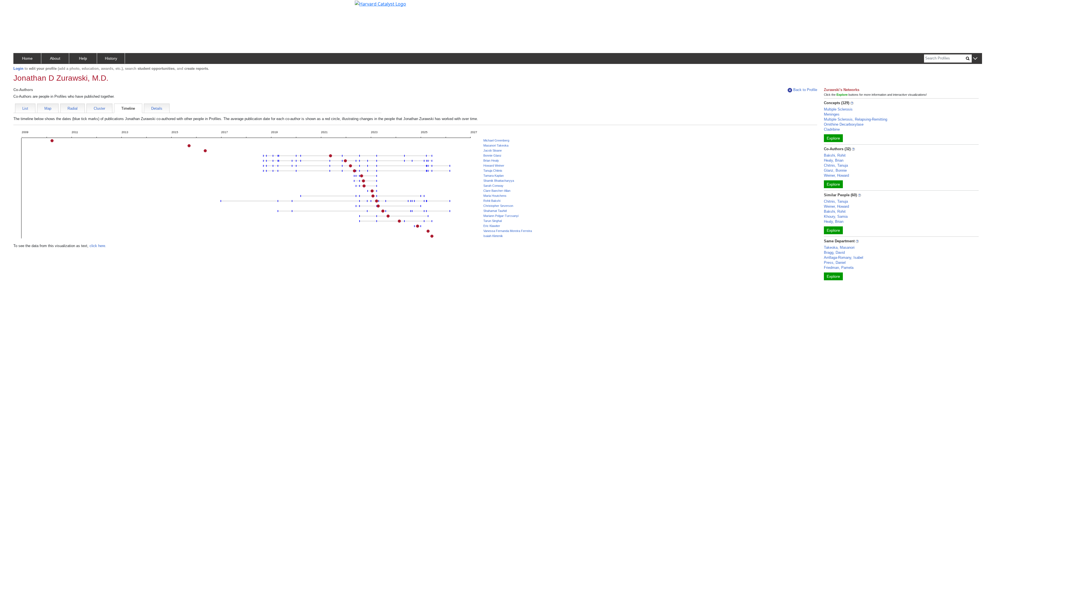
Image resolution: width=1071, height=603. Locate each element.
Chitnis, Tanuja (836, 165)
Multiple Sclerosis (838, 109)
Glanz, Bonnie (835, 170)
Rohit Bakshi (491, 200)
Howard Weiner (493, 165)
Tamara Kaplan (493, 175)
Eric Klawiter (491, 226)
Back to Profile (805, 90)
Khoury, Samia (836, 216)
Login (18, 68)
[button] (975, 59)
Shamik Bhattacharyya (498, 180)
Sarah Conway (493, 185)
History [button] (111, 58)
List (25, 108)
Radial (72, 108)
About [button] (55, 58)
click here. (98, 246)
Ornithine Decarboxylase (843, 124)
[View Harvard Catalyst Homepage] (380, 3)
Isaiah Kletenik (493, 236)
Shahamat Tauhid (495, 210)
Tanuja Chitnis (492, 170)
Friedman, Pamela (838, 267)
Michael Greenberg (496, 140)
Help (83, 58)
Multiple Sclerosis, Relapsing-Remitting (855, 119)
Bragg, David (834, 252)
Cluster (99, 108)
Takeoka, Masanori (839, 247)
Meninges (832, 114)
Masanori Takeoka (495, 145)
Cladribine (832, 129)
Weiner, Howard (836, 175)
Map (47, 108)
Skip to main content (23, 6)
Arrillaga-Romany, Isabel (843, 257)
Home (27, 58)
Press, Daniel (835, 262)
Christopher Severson (498, 205)
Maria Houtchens (494, 195)
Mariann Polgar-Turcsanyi (500, 215)
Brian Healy (491, 160)
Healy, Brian (833, 160)
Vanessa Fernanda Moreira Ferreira (507, 231)
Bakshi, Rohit (835, 155)
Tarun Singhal (492, 220)
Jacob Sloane (492, 150)
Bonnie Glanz (492, 155)
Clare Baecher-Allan (496, 190)
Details (156, 108)
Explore (833, 138)
